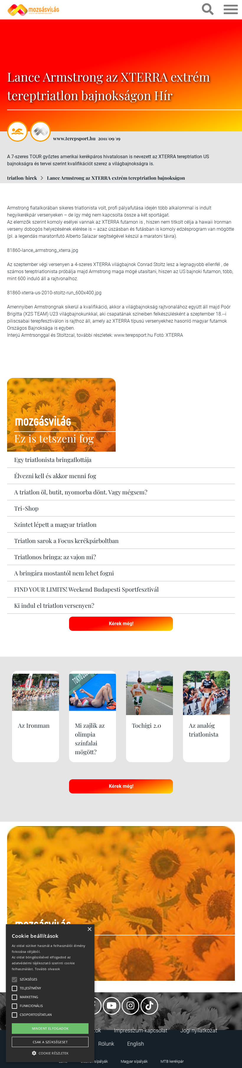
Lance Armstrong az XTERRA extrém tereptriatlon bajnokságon (116, 178)
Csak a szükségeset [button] (50, 1042)
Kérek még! (121, 623)
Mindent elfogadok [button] (50, 1028)
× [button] (89, 929)
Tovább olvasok (47, 969)
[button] (50, 1052)
